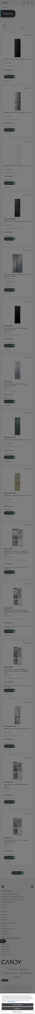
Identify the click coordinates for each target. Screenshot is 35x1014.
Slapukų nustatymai (17, 1012)
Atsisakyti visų (17, 1008)
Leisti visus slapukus (17, 1004)
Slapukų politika (11, 1001)
